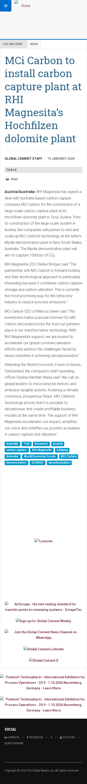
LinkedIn (13, 737)
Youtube (68, 737)
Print (14, 179)
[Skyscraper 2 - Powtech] (43, 705)
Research (41, 443)
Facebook (35, 737)
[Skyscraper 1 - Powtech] (43, 682)
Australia (12, 443)
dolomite (12, 456)
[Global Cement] (23, 6)
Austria (57, 443)
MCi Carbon (69, 456)
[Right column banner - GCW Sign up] (43, 621)
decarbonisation (59, 462)
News (34, 44)
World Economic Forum (40, 456)
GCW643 (38, 462)
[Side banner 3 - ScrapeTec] (43, 606)
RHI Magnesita (42, 450)
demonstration (16, 462)
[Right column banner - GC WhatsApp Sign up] (43, 634)
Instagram (15, 743)
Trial (26, 443)
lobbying (62, 450)
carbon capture (16, 450)
